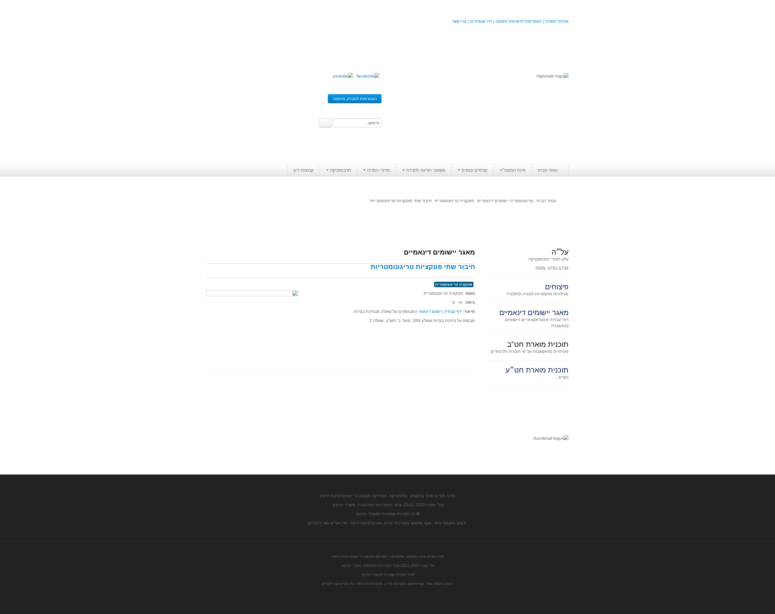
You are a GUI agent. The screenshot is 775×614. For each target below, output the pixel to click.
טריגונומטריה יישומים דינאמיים (505, 200)
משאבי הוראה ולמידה (425, 170)
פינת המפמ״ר (513, 170)
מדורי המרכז (378, 170)
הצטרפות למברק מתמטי (354, 98)
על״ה (560, 252)
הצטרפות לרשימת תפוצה (518, 21)
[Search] (325, 122)
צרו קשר (459, 21)
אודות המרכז (557, 21)
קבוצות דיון (304, 170)
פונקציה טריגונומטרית (454, 200)
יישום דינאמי (430, 311)
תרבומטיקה (340, 170)
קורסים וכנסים (474, 170)
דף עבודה (453, 311)
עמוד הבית (548, 170)
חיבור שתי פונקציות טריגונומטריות (423, 267)
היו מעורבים (481, 21)
